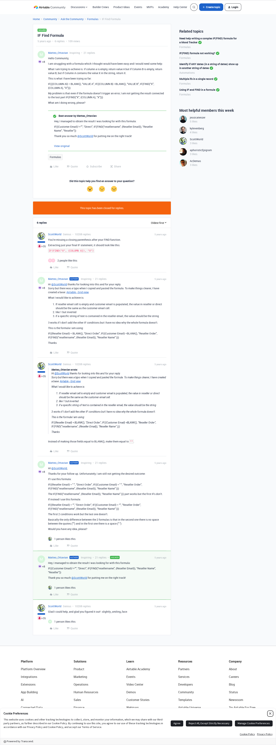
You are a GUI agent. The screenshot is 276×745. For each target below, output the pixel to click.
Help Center (180, 7)
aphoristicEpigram (201, 150)
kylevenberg (197, 128)
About (233, 669)
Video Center (134, 684)
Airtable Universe (189, 707)
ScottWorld (54, 234)
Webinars (132, 707)
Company (235, 661)
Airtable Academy (138, 669)
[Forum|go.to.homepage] (49, 7)
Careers (234, 677)
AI (22, 700)
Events (138, 7)
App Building (29, 692)
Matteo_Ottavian (58, 53)
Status (233, 692)
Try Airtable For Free (242, 707)
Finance (79, 707)
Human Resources (86, 692)
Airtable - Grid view (77, 292)
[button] (211, 7)
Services (183, 677)
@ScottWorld (85, 136)
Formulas (92, 19)
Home (36, 19)
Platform (27, 661)
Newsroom (236, 700)
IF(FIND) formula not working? (197, 53)
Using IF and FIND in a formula (197, 89)
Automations (187, 72)
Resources (185, 661)
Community (50, 19)
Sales (77, 700)
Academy (163, 7)
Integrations (29, 677)
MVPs (150, 7)
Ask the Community (72, 19)
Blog (232, 684)
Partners (183, 669)
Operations (81, 684)
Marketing (80, 677)
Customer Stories (137, 700)
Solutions (80, 661)
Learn (130, 661)
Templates (185, 700)
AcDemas (195, 161)
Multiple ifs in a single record (196, 79)
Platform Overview (33, 669)
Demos (131, 692)
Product (79, 669)
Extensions (28, 684)
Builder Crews (101, 7)
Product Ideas (121, 7)
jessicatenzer (197, 117)
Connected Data (32, 707)
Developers (185, 684)
